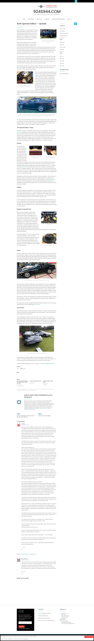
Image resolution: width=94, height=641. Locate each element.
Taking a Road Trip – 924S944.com (28, 554)
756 (33, 389)
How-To (25, 389)
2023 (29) (62, 61)
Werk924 (24, 166)
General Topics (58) (64, 33)
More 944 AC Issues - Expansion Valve (46, 620)
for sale (47, 389)
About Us (69, 19)
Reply (22, 549)
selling (29, 390)
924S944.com (47, 11)
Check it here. (37, 304)
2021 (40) (62, 65)
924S (35, 389)
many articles (20, 132)
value (35, 390)
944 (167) (62, 44)
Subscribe (21, 626)
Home (24, 19)
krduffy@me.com (63, 619)
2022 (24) (62, 63)
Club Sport (41, 389)
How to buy (51, 389)
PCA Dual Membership (43, 615)
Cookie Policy (25, 638)
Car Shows (22, 389)
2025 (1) (61, 56)
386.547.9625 (63, 618)
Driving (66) (62, 31)
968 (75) (61, 52)
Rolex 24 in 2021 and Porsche (35, 380)
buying (37, 389)
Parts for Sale (31, 19)
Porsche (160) (63, 47)
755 (31, 389)
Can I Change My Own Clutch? (44, 613)
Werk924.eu (50, 179)
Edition (44, 389)
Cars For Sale (39, 19)
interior (18, 390)
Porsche (21, 390)
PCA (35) (61, 38)
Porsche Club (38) (63, 35)
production (25, 390)
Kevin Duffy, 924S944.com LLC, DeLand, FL (24, 26)
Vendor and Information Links (58, 19)
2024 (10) (62, 58)
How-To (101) (63, 28)
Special (32, 390)
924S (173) (62, 42)
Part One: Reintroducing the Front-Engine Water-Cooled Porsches (22, 382)
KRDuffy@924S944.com (49, 363)
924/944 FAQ (47, 19)
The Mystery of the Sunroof (44, 618)
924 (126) (62, 49)
